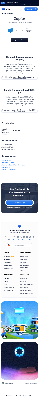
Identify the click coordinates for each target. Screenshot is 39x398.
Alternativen (7, 262)
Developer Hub (8, 268)
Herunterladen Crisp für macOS (22, 239)
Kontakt (6, 281)
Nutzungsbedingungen (27, 284)
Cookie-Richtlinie (25, 290)
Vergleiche (7, 259)
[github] (33, 237)
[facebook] (18, 237)
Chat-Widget (24, 256)
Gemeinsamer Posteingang (24, 266)
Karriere (6, 284)
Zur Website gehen (7, 163)
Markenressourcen (9, 287)
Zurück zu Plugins (7, 13)
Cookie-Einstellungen (26, 293)
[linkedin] (30, 237)
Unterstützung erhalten (8, 169)
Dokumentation (6, 160)
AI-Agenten (23, 259)
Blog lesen (23, 278)
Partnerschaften (8, 290)
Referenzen (8, 256)
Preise (25, 395)
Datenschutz (5, 167)
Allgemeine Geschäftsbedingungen (13, 165)
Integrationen (8, 265)
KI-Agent (18, 395)
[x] (21, 237)
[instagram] (27, 237)
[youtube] (24, 237)
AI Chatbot (23, 262)
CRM (21, 270)
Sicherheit (23, 281)
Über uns (6, 278)
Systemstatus (9, 383)
